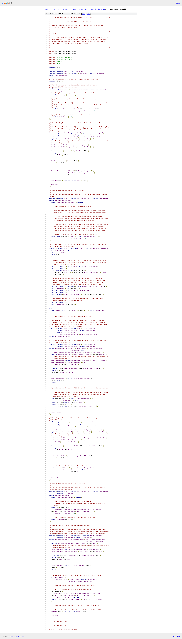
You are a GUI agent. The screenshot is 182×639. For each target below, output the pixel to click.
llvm (100, 9)
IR (104, 9)
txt (174, 636)
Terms (22, 636)
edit (88, 14)
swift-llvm (67, 9)
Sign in (178, 3)
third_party (56, 9)
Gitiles (11, 636)
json (178, 636)
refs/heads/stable (80, 9)
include (94, 9)
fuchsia (47, 9)
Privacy (16, 636)
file (83, 14)
